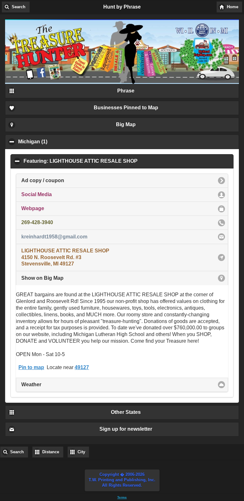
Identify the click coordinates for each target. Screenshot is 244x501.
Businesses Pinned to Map (126, 107)
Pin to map (31, 367)
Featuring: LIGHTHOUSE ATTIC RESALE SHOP (111, 161)
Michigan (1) (63, 141)
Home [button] (232, 7)
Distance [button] (50, 452)
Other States (126, 412)
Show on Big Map (42, 278)
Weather (31, 384)
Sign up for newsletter (125, 429)
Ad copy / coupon (42, 180)
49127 (82, 367)
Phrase (125, 90)
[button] (122, 480)
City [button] (81, 452)
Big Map (126, 124)
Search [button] (18, 7)
